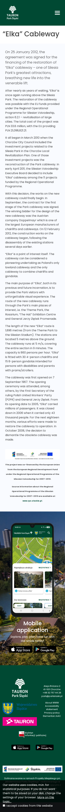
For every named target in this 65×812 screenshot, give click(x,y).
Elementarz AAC (52, 716)
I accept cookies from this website (29, 806)
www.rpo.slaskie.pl (32, 501)
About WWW (52, 702)
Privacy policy (52, 712)
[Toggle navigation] (57, 12)
